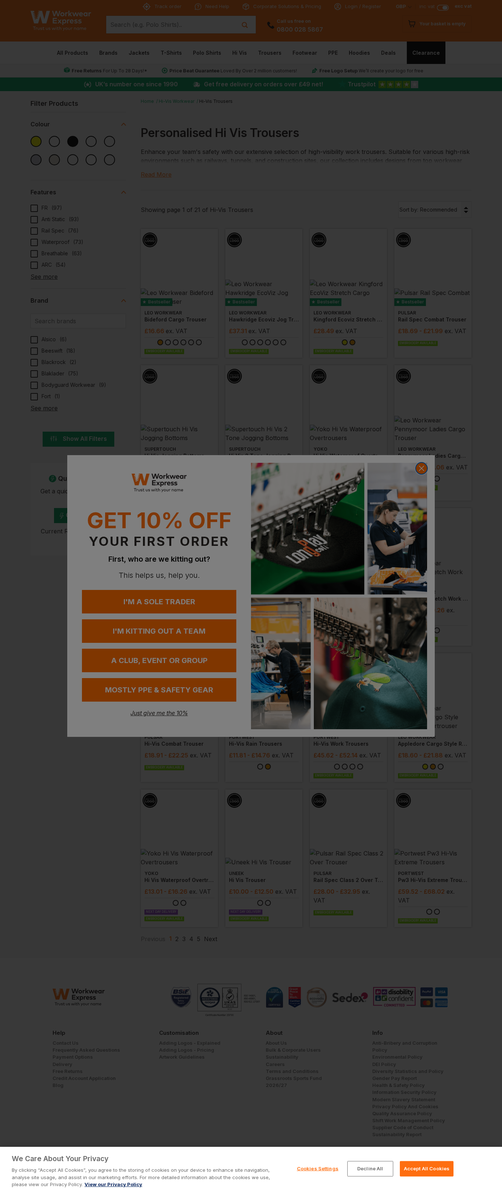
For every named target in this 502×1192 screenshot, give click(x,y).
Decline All (370, 1168)
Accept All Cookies (426, 1168)
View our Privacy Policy (113, 1184)
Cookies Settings (317, 1168)
